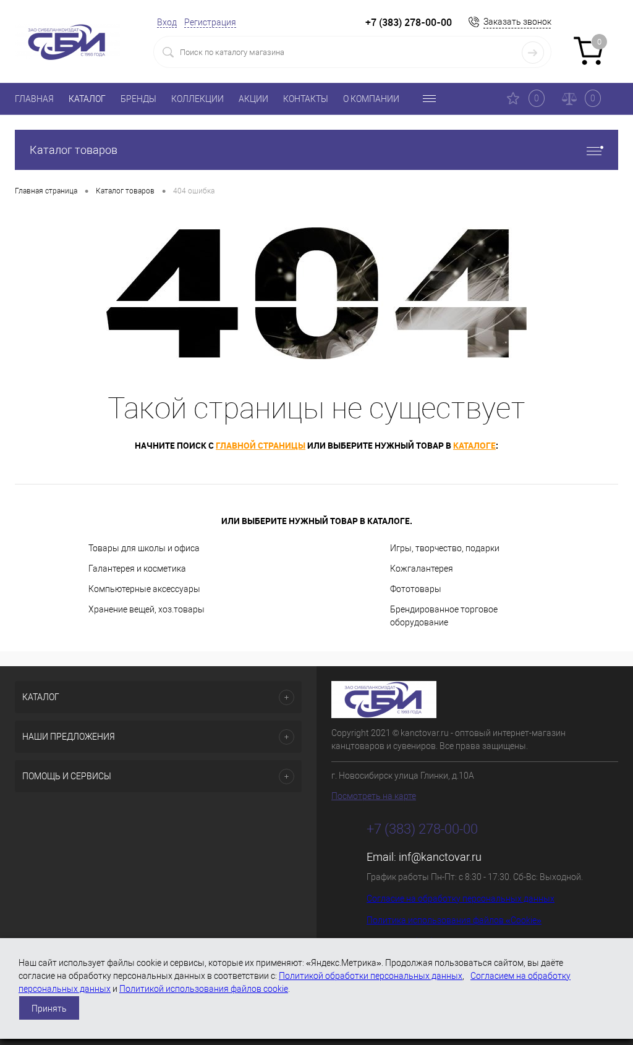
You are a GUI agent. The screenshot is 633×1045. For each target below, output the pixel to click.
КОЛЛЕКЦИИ (197, 99)
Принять (49, 1008)
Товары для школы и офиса (144, 548)
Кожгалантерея (421, 568)
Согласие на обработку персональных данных (460, 898)
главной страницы (260, 445)
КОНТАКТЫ (305, 99)
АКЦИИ (253, 99)
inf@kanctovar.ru (440, 856)
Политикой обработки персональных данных (370, 976)
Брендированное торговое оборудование (444, 615)
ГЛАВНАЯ (34, 99)
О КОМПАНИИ (371, 99)
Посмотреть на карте (373, 796)
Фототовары (415, 589)
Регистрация (210, 22)
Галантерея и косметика (137, 568)
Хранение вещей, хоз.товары (146, 609)
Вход (167, 22)
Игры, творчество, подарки (444, 548)
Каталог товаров (73, 149)
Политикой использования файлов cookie (203, 989)
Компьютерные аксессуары (144, 589)
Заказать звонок (517, 22)
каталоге (474, 445)
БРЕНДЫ (138, 99)
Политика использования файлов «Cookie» (454, 920)
